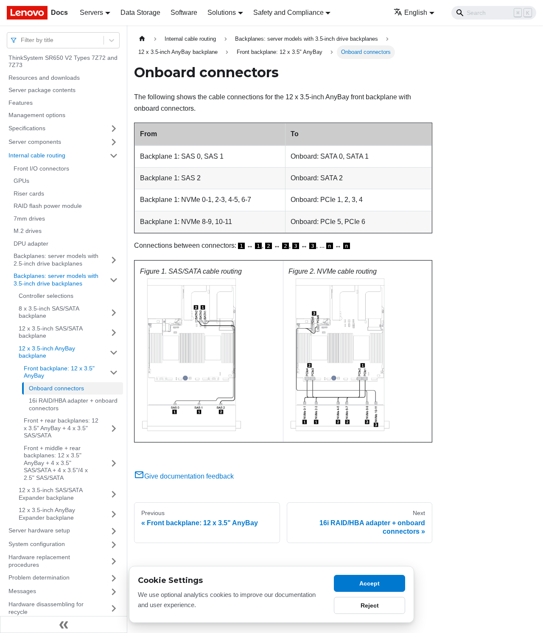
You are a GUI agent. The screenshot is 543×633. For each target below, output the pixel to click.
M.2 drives (28, 231)
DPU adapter (31, 243)
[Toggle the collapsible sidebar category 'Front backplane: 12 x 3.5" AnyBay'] (113, 372)
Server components (34, 141)
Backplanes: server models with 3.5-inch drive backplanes (56, 280)
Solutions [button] (221, 12)
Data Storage (140, 12)
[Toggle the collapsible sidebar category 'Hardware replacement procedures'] (113, 561)
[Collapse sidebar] (63, 624)
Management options (36, 115)
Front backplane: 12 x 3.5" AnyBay (59, 372)
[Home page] (142, 38)
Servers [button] (91, 12)
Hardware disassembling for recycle (46, 608)
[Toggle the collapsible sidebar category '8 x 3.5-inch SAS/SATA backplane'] (113, 312)
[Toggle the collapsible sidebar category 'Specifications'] (113, 128)
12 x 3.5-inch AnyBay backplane (47, 352)
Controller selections (46, 296)
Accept (369, 583)
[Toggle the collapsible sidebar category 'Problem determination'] (113, 578)
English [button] (415, 12)
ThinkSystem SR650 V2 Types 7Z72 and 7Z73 (63, 61)
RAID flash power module (48, 206)
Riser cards (29, 193)
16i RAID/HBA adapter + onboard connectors (73, 405)
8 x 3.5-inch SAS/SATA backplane (49, 312)
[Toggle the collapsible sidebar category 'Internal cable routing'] (113, 155)
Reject (370, 605)
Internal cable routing (36, 155)
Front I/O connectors (41, 168)
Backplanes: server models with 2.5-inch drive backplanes (56, 260)
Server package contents (42, 90)
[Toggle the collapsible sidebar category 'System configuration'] (113, 545)
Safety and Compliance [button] (288, 12)
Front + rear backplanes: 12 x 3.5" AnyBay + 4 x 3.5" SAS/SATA (61, 428)
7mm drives (29, 218)
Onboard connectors (56, 388)
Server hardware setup (39, 530)
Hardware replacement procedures (39, 561)
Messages (22, 591)
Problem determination (39, 577)
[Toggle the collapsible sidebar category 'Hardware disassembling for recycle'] (113, 609)
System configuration (36, 544)
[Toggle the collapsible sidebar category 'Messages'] (113, 592)
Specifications (26, 128)
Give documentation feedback (189, 476)
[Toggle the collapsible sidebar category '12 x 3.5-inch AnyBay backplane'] (113, 352)
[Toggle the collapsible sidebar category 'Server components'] (113, 142)
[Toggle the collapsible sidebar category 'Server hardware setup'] (113, 531)
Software (184, 12)
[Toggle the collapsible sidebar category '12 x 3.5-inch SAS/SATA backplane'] (113, 332)
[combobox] (21, 40)
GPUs (21, 181)
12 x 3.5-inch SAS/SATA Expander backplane (50, 494)
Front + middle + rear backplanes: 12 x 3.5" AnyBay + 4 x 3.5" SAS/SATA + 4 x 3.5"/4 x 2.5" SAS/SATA (56, 463)
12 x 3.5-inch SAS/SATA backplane (50, 332)
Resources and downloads (44, 77)
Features (20, 102)
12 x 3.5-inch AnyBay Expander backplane (47, 514)
